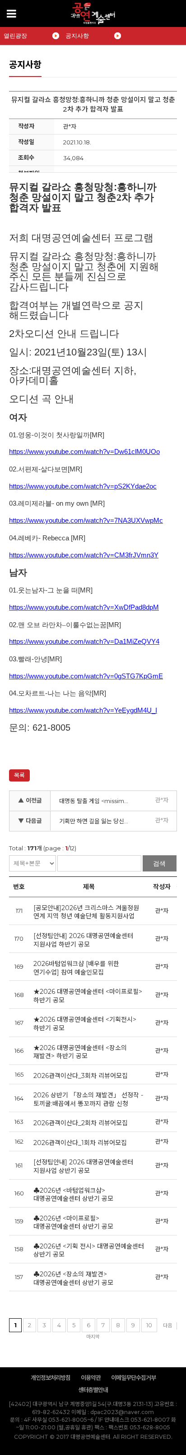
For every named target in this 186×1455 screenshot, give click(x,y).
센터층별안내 (93, 1389)
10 (149, 1325)
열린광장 (15, 35)
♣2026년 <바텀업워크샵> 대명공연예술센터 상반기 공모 (73, 1194)
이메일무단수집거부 (133, 1377)
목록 (19, 775)
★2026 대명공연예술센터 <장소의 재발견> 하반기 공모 (80, 1052)
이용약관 (91, 1377)
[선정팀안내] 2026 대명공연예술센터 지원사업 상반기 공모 (83, 1166)
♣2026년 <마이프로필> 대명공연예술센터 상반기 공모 (73, 1222)
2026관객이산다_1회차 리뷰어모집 (80, 1143)
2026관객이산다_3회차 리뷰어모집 (80, 1076)
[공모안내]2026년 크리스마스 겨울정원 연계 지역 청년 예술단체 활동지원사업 (86, 912)
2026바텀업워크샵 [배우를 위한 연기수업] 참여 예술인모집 (76, 968)
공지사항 (77, 35)
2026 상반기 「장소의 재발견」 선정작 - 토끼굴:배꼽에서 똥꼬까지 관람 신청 (88, 1099)
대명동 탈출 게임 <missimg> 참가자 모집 (97, 800)
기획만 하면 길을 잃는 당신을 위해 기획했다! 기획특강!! (97, 821)
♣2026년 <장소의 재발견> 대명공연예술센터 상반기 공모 (73, 1278)
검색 (159, 863)
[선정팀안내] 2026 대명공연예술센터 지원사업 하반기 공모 (83, 940)
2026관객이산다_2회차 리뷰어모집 (80, 1123)
